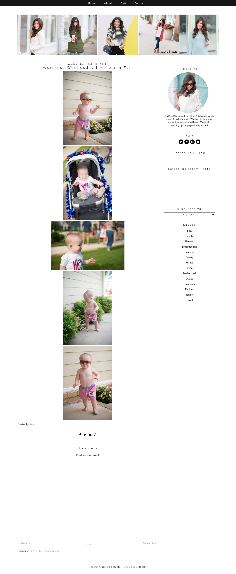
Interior (189, 268)
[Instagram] (192, 141)
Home (92, 3)
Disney (189, 257)
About (108, 3)
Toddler (189, 295)
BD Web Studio (111, 566)
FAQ (123, 3)
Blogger (141, 566)
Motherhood (189, 273)
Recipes (189, 289)
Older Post (24, 543)
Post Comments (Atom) (46, 551)
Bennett (189, 241)
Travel (189, 300)
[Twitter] (181, 141)
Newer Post (150, 543)
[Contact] (198, 141)
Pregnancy (189, 284)
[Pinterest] (186, 141)
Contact (140, 3)
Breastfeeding (189, 247)
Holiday (189, 262)
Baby (189, 231)
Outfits (189, 278)
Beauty (189, 236)
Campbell (190, 252)
